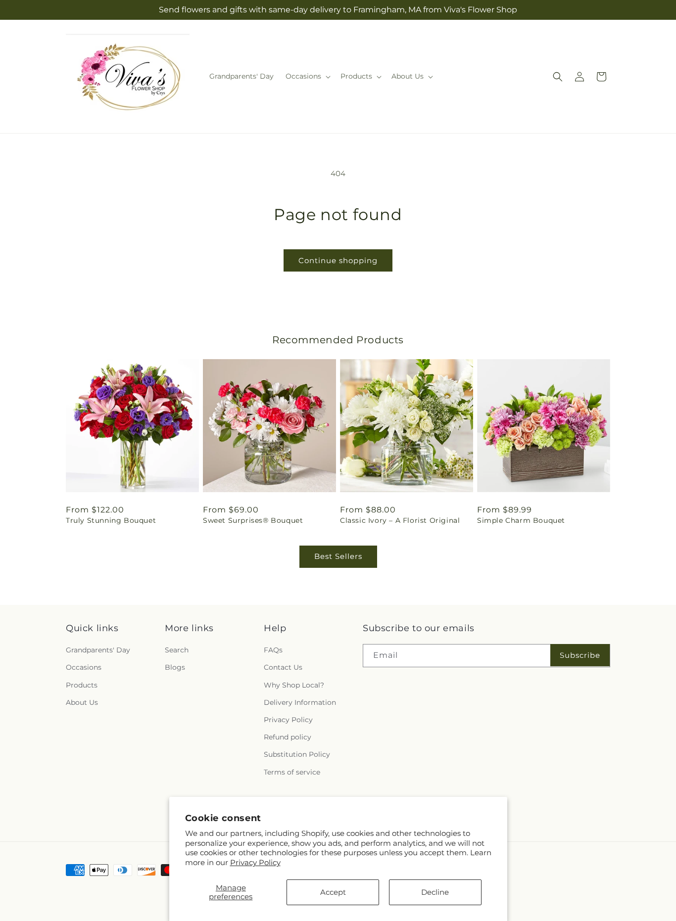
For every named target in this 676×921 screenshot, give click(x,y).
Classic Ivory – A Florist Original (400, 520)
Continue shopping (338, 260)
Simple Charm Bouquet (521, 520)
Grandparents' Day (98, 649)
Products (81, 685)
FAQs (273, 649)
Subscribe (580, 655)
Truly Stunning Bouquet (111, 520)
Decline (435, 892)
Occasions (83, 667)
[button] (307, 76)
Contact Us (283, 667)
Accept (333, 892)
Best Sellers (338, 556)
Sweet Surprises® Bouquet (253, 520)
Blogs (175, 667)
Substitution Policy (297, 754)
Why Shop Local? (294, 685)
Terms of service (292, 772)
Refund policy (287, 737)
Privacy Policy (255, 862)
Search (177, 649)
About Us (82, 702)
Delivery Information (300, 702)
